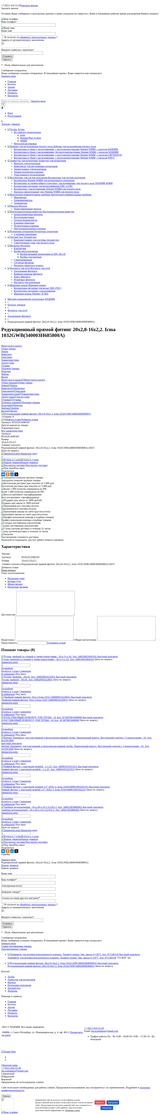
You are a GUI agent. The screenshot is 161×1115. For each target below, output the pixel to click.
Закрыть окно (8, 76)
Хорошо (6, 1096)
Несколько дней (16, 578)
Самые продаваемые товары (16, 946)
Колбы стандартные (31, 257)
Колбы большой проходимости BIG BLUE (43, 254)
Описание (6, 391)
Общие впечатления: (85, 639)
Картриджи (20, 248)
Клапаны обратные (24, 223)
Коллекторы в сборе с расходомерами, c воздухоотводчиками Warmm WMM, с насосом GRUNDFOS (68, 155)
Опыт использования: (13, 573)
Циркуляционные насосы (27, 208)
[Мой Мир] (12, 474)
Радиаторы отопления (19, 985)
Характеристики (10, 394)
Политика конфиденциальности (19, 1040)
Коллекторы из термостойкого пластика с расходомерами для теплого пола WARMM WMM (63, 183)
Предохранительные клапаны (30, 228)
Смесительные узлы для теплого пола (34, 242)
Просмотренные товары (14, 949)
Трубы (11, 976)
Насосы (12, 982)
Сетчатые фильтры (24, 262)
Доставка (12, 90)
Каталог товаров (10, 124)
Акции (11, 87)
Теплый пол (14, 988)
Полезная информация (14, 1045)
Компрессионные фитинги (28, 274)
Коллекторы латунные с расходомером (34, 291)
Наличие (6, 405)
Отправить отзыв (56, 642)
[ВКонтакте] (3, 474)
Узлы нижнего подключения (29, 174)
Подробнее (7, 668)
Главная (12, 81)
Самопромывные (23, 259)
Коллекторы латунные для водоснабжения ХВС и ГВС (43, 186)
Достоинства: (8, 614)
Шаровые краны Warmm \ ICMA (31, 293)
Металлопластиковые (25, 143)
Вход (10, 113)
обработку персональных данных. (38, 37)
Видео (4, 411)
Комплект (6, 388)
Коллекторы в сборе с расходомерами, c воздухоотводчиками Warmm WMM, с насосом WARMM (66, 149)
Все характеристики (12, 430)
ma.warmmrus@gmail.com (104, 1031)
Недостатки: (7, 639)
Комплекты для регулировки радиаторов (36, 166)
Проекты (12, 92)
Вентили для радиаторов (27, 163)
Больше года (14, 581)
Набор (4, 385)
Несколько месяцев (18, 587)
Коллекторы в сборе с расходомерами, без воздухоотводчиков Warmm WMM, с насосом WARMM (66, 152)
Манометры (20, 197)
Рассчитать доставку (37, 465)
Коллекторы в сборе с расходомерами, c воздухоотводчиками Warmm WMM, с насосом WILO (64, 157)
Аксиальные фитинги (25, 271)
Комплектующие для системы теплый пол (36, 240)
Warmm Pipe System (30, 138)
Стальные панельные (25, 234)
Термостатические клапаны (28, 172)
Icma (22, 135)
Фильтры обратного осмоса (28, 265)
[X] (16, 474)
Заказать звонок (29, 5)
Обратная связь (9, 1065)
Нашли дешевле (29, 462)
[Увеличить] (46, 413)
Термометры (20, 203)
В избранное (8, 674)
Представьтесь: (9, 642)
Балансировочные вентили (28, 214)
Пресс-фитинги (22, 276)
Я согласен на (31, 37)
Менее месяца (15, 584)
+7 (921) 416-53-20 (94, 1028)
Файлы (5, 408)
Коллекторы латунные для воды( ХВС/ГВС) (37, 288)
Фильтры (12, 991)
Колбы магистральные (26, 251)
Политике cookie (72, 1110)
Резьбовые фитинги (24, 279)
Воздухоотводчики (24, 217)
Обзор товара (8, 382)
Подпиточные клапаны (26, 225)
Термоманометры (23, 200)
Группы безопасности (25, 220)
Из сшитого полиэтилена (27, 132)
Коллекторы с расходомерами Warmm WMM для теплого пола (47, 189)
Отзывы (5, 399)
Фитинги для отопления (27, 282)
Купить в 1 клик (30, 459)
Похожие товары (10, 402)
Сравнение (25, 671)
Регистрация (14, 116)
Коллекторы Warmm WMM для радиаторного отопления (44, 180)
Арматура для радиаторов (21, 979)
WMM (23, 140)
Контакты (13, 95)
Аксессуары (7, 396)
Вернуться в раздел (11, 379)
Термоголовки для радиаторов (30, 169)
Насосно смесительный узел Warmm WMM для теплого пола (46, 191)
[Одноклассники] (7, 474)
